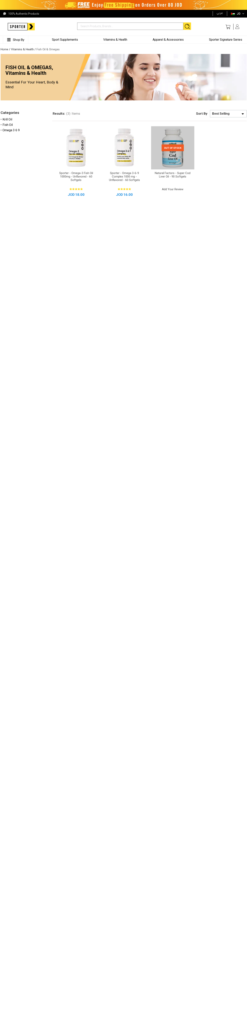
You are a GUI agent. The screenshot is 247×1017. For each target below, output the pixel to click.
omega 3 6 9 (11, 130)
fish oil (8, 125)
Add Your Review (172, 189)
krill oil (7, 119)
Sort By (201, 113)
